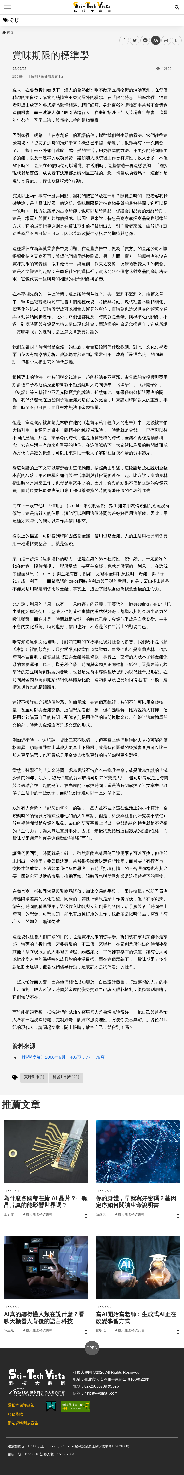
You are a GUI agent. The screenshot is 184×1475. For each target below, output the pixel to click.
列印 (166, 40)
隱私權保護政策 (21, 1405)
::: (3, 31)
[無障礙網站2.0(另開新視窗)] (75, 1406)
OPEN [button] (92, 1348)
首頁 (10, 32)
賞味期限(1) (34, 1077)
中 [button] (156, 40)
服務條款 (15, 1414)
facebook (124, 40)
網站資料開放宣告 (23, 1423)
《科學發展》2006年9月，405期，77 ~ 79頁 (62, 1057)
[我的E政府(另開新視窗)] (51, 1406)
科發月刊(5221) (66, 1077)
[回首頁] (92, 7)
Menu (7, 7)
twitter (134, 40)
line (144, 40)
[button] (177, 7)
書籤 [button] (177, 40)
